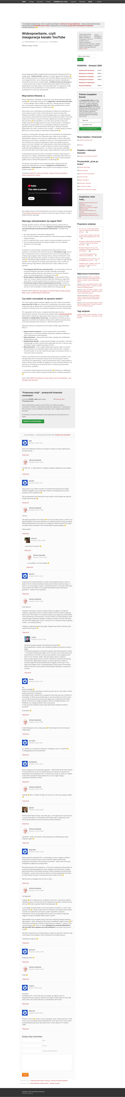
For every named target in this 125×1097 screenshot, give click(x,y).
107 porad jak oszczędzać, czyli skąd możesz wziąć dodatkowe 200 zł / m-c (89, 236)
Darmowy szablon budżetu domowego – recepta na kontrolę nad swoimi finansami (90, 243)
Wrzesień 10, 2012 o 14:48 (36, 851)
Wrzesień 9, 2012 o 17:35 (36, 681)
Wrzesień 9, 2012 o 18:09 (36, 722)
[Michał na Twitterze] (85, 206)
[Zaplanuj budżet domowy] (82, 170)
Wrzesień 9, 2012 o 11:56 (36, 443)
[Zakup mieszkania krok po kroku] (83, 180)
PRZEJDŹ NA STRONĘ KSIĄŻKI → (33, 421)
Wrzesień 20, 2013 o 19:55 (38, 639)
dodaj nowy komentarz (62, 435)
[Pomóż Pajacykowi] (80, 145)
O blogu (31, 1)
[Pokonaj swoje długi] (83, 167)
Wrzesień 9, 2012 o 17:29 (36, 510)
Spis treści (40, 1)
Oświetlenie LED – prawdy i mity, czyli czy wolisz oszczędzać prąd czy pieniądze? (89, 265)
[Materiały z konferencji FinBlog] (86, 189)
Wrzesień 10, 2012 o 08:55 (36, 810)
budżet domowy (81, 314)
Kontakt (99, 1)
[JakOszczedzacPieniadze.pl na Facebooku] (90, 204)
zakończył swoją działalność (70, 24)
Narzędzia (82, 1)
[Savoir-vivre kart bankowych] (86, 173)
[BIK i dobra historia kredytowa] (82, 177)
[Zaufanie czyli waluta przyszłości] (87, 156)
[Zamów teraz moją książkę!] (84, 140)
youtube (79, 317)
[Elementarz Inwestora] (84, 183)
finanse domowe (92, 314)
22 (70, 33)
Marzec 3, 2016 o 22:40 (35, 988)
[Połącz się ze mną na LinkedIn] (88, 207)
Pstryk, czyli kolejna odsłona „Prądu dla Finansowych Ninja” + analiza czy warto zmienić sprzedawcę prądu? (89, 279)
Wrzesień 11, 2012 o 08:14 (36, 890)
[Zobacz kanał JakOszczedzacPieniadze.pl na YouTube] (90, 212)
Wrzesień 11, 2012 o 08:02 (36, 831)
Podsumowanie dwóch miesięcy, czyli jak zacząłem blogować (49, 1080)
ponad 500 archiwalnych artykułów (80, 26)
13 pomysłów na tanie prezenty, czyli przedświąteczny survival (89, 259)
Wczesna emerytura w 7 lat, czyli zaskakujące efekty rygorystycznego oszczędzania (89, 249)
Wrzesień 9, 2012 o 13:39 (36, 576)
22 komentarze (53, 41)
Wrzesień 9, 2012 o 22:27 (40, 557)
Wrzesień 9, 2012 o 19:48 (36, 764)
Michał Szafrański (30, 41)
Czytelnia (73, 1)
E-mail (45, 1045)
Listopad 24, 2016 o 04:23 (36, 1013)
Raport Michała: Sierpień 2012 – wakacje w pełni (45, 1083)
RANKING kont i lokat (41, 26)
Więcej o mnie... (83, 48)
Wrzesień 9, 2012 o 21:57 (36, 789)
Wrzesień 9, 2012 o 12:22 (36, 462)
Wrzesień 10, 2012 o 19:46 (36, 951)
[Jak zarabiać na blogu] (84, 186)
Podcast (48, 1)
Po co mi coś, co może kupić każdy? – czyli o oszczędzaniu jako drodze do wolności (89, 230)
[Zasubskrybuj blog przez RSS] (88, 213)
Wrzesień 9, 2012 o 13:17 (36, 483)
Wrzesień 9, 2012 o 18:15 (36, 743)
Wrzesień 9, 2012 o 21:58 (38, 540)
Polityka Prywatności (27, 1093)
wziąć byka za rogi (96, 316)
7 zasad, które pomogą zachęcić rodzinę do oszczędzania (88, 254)
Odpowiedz (25, 455)
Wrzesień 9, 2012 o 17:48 (36, 601)
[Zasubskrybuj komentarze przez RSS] (90, 217)
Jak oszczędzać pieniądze (57, 12)
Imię (44, 1040)
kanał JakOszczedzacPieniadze (32, 213)
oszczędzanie (86, 316)
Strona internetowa (49, 1051)
